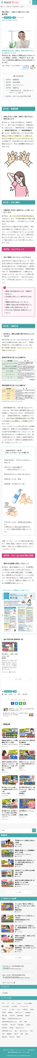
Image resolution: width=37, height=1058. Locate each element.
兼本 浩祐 (4, 1015)
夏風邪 (4, 1018)
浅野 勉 (11, 1027)
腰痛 (27, 1034)
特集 (6, 694)
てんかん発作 (5, 1006)
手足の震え (5, 1024)
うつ (8, 1003)
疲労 (32, 1031)
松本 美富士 (21, 1024)
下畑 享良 (25, 1009)
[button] (30, 2)
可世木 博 (12, 1015)
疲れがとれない (24, 1031)
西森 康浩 (4, 1037)
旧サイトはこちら (7, 982)
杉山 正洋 (12, 1024)
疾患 (3, 1034)
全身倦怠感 (28, 1012)
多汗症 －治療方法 (12, 88)
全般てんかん (18, 1012)
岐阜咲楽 (30, 1050)
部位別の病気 (7, 17)
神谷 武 (16, 1034)
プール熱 (11, 1009)
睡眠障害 (9, 1034)
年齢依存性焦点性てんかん (15, 1018)
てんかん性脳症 (28, 1003)
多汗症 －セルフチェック (14, 85)
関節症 (18, 1037)
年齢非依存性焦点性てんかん (9, 1021)
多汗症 (10, 694)
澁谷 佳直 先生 (25, 68)
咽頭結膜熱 (20, 1015)
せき (13, 1003)
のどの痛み (14, 1006)
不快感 (31, 1009)
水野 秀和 (4, 1027)
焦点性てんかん (20, 1027)
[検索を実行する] (34, 830)
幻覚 (21, 1021)
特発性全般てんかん (7, 1031)
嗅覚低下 (27, 1015)
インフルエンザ (24, 1006)
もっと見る (18, 679)
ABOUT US (6, 1050)
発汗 (19, 694)
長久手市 (12, 1037)
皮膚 (14, 17)
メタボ (18, 1009)
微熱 (25, 1021)
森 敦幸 (28, 1024)
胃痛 (22, 1034)
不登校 (4, 1012)
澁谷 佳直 (24, 694)
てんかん (19, 1003)
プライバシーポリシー (21, 1050)
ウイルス (4, 1009)
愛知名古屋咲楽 (12, 1052)
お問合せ (12, 1050)
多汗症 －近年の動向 (13, 82)
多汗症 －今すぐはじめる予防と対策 (18, 96)
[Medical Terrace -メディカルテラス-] (10, 2)
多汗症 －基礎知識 (12, 79)
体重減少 (10, 1012)
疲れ (16, 1031)
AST (3, 1003)
